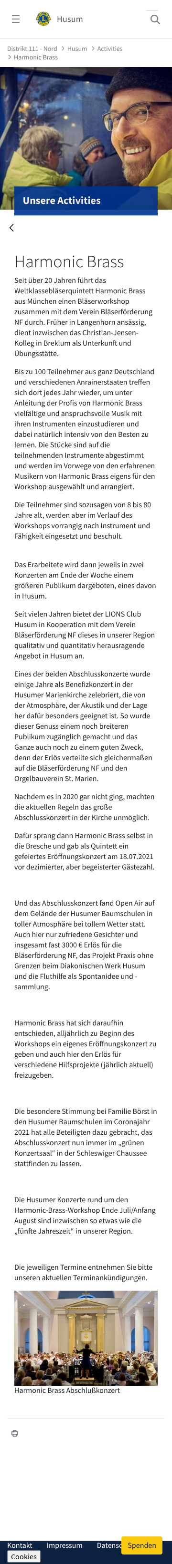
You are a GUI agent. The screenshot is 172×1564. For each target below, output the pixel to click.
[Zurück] (11, 228)
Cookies (24, 1556)
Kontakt (19, 1545)
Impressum (65, 1545)
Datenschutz (117, 1545)
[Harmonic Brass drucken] (14, 1433)
